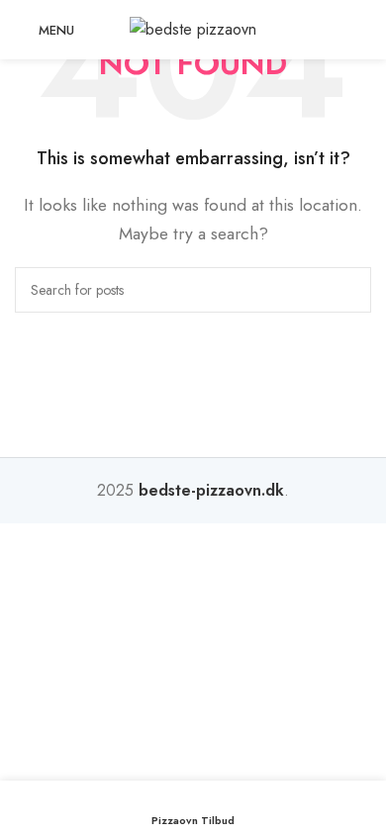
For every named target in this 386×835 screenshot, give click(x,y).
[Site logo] (193, 28)
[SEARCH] (348, 290)
